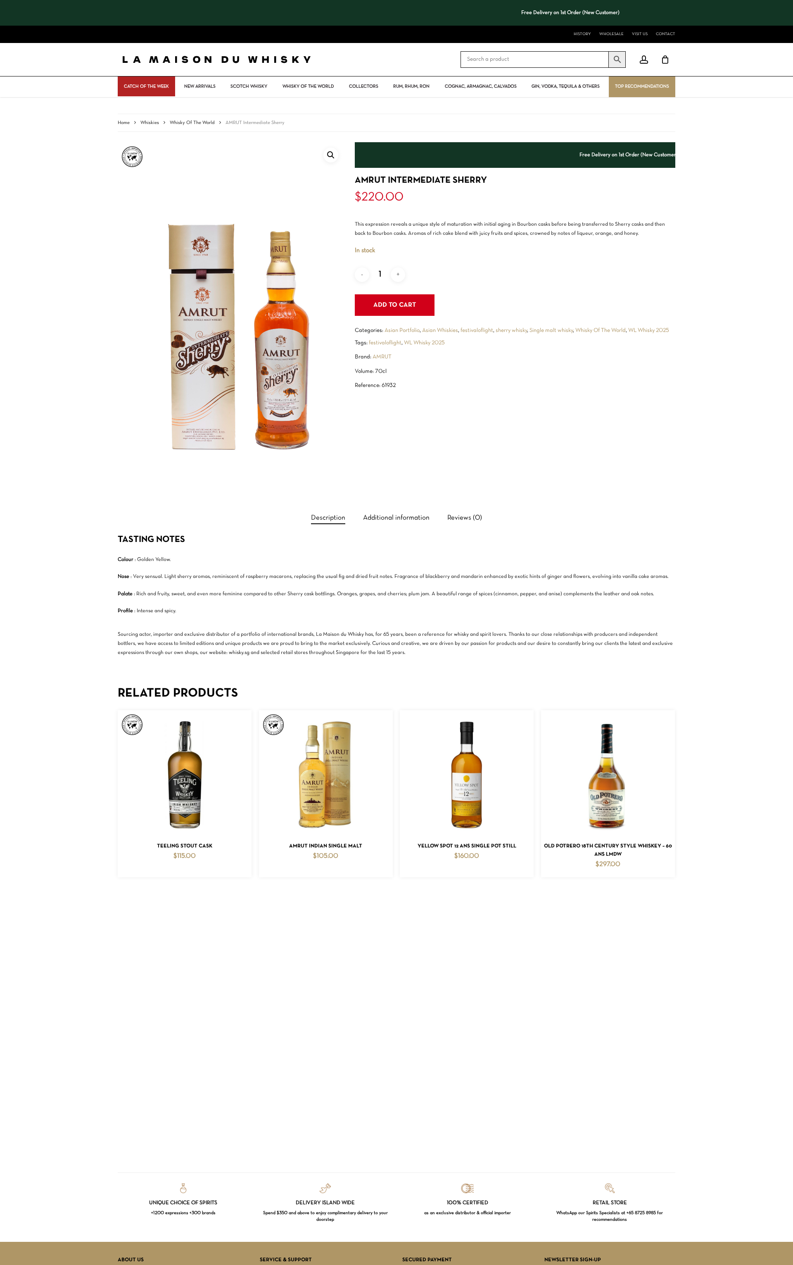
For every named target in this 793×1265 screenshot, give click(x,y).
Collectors (363, 86)
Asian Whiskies (440, 330)
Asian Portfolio (402, 330)
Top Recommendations (642, 86)
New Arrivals (200, 86)
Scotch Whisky (248, 86)
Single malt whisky (551, 330)
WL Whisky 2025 (648, 330)
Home (124, 123)
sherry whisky (511, 330)
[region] (396, 12)
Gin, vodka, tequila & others (566, 86)
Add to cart (394, 305)
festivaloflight (477, 330)
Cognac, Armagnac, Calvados (481, 86)
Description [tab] (328, 518)
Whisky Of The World (308, 86)
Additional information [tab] (396, 518)
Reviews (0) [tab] (464, 518)
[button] (330, 155)
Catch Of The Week (146, 86)
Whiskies (149, 123)
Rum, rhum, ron (411, 86)
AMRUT (382, 357)
